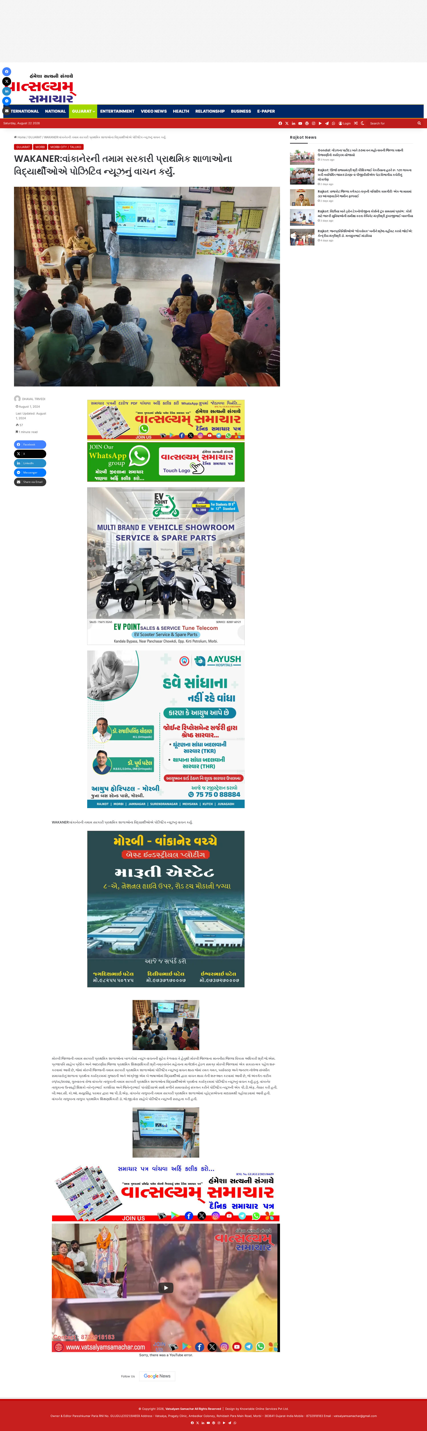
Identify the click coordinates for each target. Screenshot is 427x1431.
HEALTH (181, 111)
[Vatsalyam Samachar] (40, 88)
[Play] (165, 1288)
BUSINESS (241, 111)
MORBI (40, 147)
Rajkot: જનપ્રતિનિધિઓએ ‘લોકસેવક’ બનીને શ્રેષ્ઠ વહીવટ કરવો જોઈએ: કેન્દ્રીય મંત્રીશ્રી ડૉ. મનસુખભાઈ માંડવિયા (365, 233)
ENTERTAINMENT (117, 111)
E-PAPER (266, 111)
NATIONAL (55, 111)
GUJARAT (82, 111)
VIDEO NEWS (154, 111)
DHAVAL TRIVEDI (33, 399)
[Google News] (157, 1376)
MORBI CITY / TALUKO (65, 147)
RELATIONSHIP (210, 111)
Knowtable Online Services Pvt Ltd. (264, 1409)
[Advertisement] (133, 31)
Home (21, 137)
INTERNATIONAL (22, 111)
